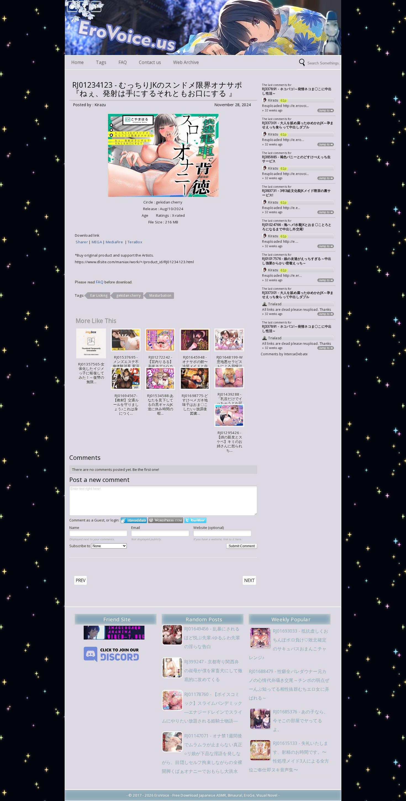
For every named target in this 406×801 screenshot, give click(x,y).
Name (74, 527)
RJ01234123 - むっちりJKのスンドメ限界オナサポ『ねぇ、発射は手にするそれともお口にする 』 (157, 89)
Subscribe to (80, 545)
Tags (101, 62)
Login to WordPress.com (165, 520)
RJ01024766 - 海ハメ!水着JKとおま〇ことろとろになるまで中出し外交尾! (296, 227)
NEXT (249, 580)
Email (135, 527)
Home (77, 62)
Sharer (82, 241)
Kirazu (273, 100)
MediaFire (115, 241)
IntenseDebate (296, 354)
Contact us (150, 62)
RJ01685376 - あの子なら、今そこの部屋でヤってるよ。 (300, 720)
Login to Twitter (195, 520)
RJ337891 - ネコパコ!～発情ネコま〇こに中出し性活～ (296, 91)
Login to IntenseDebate (134, 520)
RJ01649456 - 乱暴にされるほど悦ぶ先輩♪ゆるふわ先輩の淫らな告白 (212, 637)
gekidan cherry (128, 295)
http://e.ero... (293, 139)
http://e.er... (292, 275)
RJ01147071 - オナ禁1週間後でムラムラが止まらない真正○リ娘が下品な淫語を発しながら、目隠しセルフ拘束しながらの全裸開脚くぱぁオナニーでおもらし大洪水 (202, 753)
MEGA (97, 241)
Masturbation (160, 295)
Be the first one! (146, 469)
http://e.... (291, 241)
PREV (80, 580)
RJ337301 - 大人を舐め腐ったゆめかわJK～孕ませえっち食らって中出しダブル (297, 125)
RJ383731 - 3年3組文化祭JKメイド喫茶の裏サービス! (296, 193)
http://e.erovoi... (296, 105)
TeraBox (135, 241)
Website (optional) (208, 527)
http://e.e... (291, 207)
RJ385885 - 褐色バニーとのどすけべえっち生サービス (296, 159)
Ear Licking (98, 295)
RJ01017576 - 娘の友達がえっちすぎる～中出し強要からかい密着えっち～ (296, 261)
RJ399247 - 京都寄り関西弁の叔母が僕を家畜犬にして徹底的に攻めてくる (213, 670)
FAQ (122, 62)
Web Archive (186, 62)
